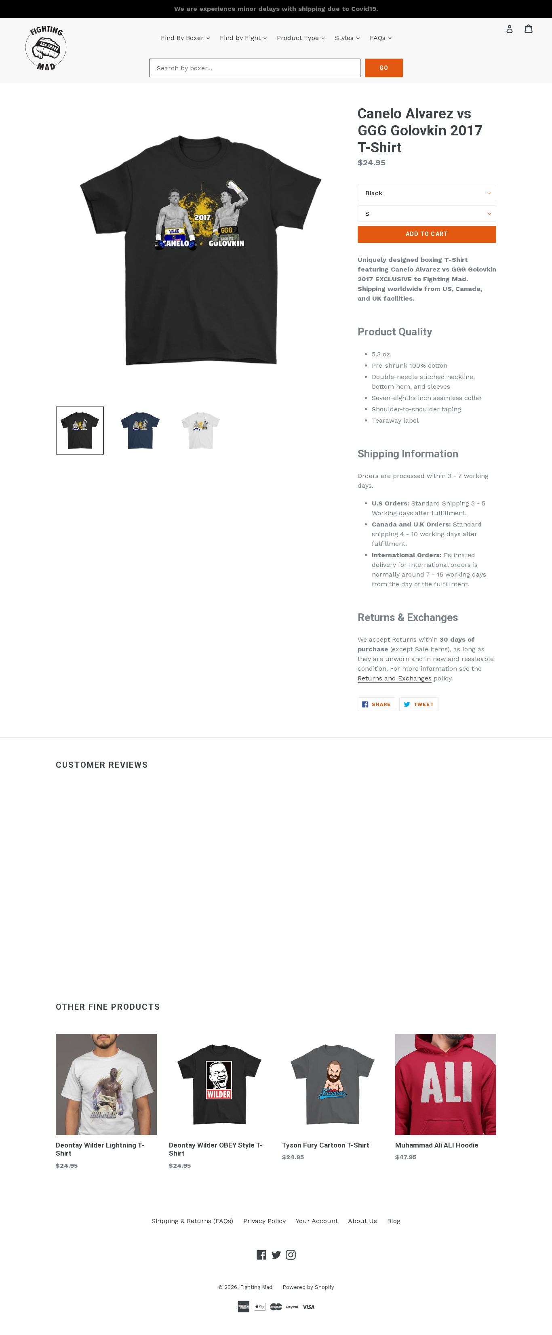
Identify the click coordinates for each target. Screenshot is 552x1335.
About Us (362, 1221)
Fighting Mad (256, 1287)
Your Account (317, 1221)
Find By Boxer (187, 38)
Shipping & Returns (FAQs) (192, 1221)
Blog (393, 1221)
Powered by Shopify (308, 1287)
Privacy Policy (264, 1221)
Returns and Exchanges (395, 678)
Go (383, 68)
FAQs (383, 38)
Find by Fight (245, 38)
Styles (349, 38)
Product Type (303, 38)
